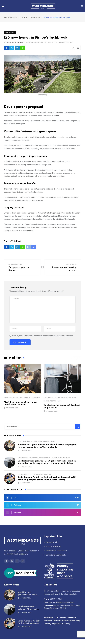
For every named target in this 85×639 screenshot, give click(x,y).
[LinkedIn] (17, 48)
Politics (35, 474)
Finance (27, 474)
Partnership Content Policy (56, 551)
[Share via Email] (72, 48)
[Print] (78, 48)
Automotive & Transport (54, 398)
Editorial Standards (53, 546)
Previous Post (17, 264)
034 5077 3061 (56, 599)
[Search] (82, 6)
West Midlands (34, 398)
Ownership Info (52, 542)
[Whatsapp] (22, 48)
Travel (46, 401)
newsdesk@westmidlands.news (61, 602)
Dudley (20, 474)
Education (8, 398)
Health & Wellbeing (20, 398)
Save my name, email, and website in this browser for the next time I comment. (42, 336)
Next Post (70, 264)
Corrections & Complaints (56, 555)
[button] (75, 358)
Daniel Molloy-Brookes (15, 42)
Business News (70, 398)
